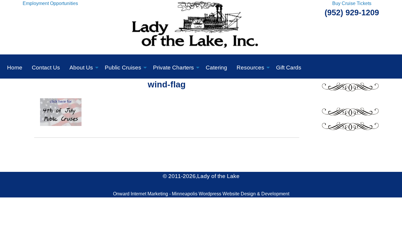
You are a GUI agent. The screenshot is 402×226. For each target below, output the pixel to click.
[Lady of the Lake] (201, 26)
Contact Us (46, 67)
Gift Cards (288, 67)
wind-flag (167, 84)
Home (14, 67)
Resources (250, 67)
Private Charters (173, 67)
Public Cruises (123, 67)
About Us (81, 67)
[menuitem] (14, 66)
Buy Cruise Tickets (351, 3)
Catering (216, 67)
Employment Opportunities (50, 3)
